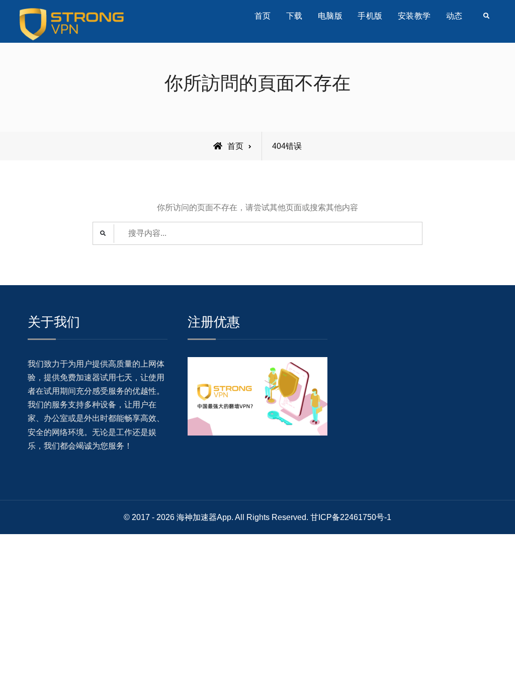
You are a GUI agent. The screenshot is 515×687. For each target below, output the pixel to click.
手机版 (370, 16)
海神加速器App (204, 517)
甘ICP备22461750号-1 (350, 517)
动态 (454, 16)
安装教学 (414, 16)
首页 (262, 16)
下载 (294, 16)
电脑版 (330, 16)
